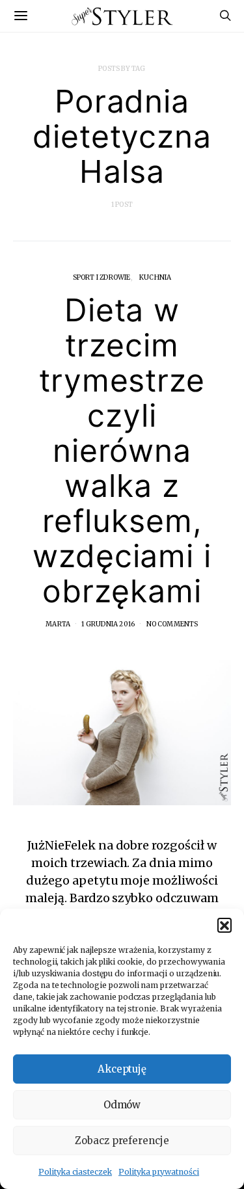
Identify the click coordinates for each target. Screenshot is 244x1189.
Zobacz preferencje (122, 1140)
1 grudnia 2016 (108, 624)
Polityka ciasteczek (75, 1172)
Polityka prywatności (158, 1172)
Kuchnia (155, 277)
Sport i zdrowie (102, 277)
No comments (172, 624)
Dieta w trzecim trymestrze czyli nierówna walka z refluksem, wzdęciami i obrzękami (122, 450)
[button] (224, 924)
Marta (58, 624)
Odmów (122, 1105)
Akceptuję (122, 1069)
